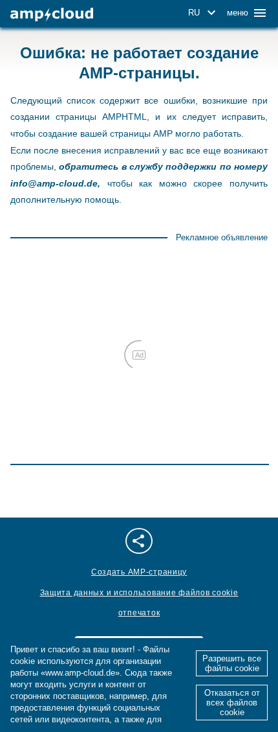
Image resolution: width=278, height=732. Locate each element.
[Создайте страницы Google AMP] (51, 14)
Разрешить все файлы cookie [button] (231, 663)
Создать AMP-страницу (139, 572)
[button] (204, 13)
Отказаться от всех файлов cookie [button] (232, 702)
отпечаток (139, 612)
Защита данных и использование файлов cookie (139, 592)
